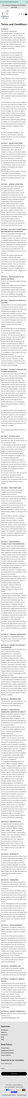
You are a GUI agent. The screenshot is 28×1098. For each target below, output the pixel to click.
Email (2, 1068)
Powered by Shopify (22, 1095)
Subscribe (14, 1074)
